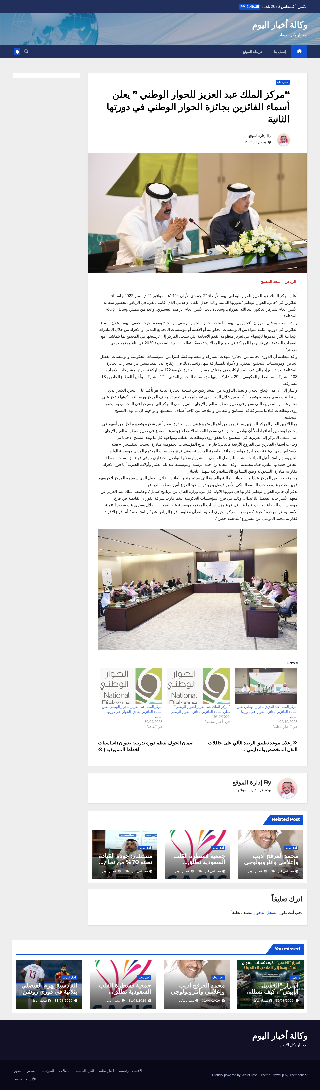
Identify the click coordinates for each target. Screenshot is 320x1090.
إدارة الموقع (257, 135)
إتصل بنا (280, 51)
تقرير (294, 977)
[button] (26, 51)
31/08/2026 (285, 1000)
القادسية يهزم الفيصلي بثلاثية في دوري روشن (50, 988)
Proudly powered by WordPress (235, 1075)
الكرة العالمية (85, 1071)
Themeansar (299, 1075)
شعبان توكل (255, 871)
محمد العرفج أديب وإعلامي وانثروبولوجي (271, 859)
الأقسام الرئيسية (130, 1071)
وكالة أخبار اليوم (280, 24)
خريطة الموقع (253, 51)
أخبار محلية (282, 82)
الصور (18, 1071)
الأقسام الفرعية (25, 1079)
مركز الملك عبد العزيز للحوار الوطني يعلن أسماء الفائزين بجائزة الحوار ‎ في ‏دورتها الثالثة (267, 712)
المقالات (65, 1071)
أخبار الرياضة (69, 977)
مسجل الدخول (266, 912)
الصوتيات (48, 1071)
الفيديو (32, 1071)
